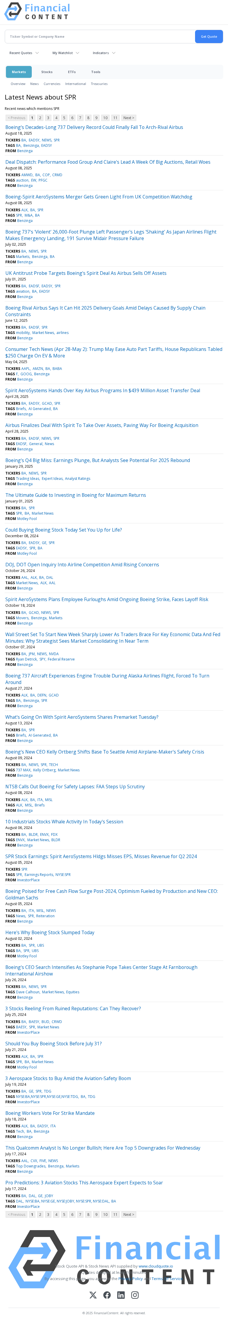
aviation (22, 291)
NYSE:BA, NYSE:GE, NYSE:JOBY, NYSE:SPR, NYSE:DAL (67, 1201)
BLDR (33, 834)
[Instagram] (135, 1295)
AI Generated (39, 408)
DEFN (41, 695)
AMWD (27, 174)
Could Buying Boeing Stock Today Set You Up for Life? (63, 530)
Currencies (52, 83)
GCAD (47, 403)
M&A (29, 215)
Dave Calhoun (27, 992)
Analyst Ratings (77, 478)
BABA (57, 368)
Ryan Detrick (26, 659)
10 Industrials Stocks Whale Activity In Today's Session (64, 821)
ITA (40, 799)
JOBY (49, 1195)
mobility (23, 332)
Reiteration (45, 915)
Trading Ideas (27, 478)
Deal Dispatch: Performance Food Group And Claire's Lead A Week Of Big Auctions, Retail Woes (107, 162)
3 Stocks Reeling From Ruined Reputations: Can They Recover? (73, 1008)
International (75, 83)
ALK (24, 209)
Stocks (47, 72)
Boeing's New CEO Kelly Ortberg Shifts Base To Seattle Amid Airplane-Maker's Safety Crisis (104, 751)
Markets (19, 72)
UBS (40, 945)
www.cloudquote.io (156, 1266)
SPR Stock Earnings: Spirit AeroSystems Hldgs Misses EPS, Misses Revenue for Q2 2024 (101, 856)
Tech (20, 1131)
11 (115, 117)
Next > (129, 117)
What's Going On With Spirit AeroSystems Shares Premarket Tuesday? (82, 717)
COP (46, 174)
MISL (49, 799)
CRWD (57, 1021)
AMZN (38, 368)
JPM (32, 653)
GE (44, 542)
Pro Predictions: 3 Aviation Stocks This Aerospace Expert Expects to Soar (84, 1182)
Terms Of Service (167, 1278)
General (35, 443)
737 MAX (23, 770)
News (34, 83)
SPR (57, 140)
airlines (62, 332)
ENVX (44, 834)
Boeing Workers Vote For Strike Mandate (50, 1113)
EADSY (34, 140)
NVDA (54, 653)
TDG (47, 1091)
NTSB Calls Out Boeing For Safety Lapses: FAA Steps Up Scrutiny (75, 786)
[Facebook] (107, 1295)
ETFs (72, 72)
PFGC (43, 180)
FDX (54, 834)
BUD (45, 1021)
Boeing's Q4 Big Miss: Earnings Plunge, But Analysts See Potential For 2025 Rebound (97, 460)
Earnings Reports (39, 874)
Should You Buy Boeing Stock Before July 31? (53, 1043)
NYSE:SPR (63, 874)
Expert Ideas (52, 478)
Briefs (21, 408)
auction (22, 180)
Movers (22, 617)
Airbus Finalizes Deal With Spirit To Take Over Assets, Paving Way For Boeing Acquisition (101, 425)
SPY (42, 659)
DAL (49, 577)
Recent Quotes (21, 53)
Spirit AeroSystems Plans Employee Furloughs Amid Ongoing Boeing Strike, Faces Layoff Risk (106, 599)
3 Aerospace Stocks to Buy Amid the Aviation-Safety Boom (68, 1078)
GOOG (26, 373)
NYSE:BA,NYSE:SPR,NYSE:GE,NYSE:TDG (47, 1096)
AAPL (25, 368)
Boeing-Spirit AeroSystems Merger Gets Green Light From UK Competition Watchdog (98, 196)
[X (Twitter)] (93, 1295)
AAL (24, 577)
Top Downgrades (30, 1166)
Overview (18, 83)
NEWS (46, 140)
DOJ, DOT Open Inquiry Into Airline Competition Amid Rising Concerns (82, 564)
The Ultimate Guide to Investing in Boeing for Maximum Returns (75, 495)
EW (33, 180)
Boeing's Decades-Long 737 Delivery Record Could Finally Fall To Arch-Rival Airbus (94, 127)
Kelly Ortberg (44, 770)
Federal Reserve (61, 659)
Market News (43, 332)
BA (23, 140)
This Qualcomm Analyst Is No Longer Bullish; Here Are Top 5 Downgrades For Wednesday (102, 1148)
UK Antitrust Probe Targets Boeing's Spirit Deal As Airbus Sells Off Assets (86, 273)
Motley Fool (27, 518)
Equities (72, 992)
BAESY (34, 1021)
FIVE (42, 1160)
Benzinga (31, 145)
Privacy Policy (130, 1278)
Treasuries (99, 83)
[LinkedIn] (121, 1295)
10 (105, 117)
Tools (95, 72)
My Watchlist (63, 53)
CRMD (57, 174)
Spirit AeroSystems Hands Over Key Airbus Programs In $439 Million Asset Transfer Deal (102, 390)
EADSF (34, 286)
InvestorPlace (28, 879)
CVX (34, 1160)
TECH (53, 764)
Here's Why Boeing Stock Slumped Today (49, 932)
